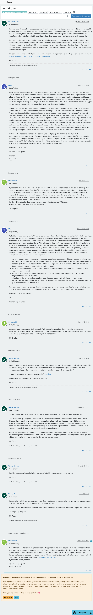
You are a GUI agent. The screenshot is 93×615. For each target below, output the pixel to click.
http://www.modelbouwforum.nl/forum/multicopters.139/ (29, 56)
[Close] (89, 577)
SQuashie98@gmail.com (47, 557)
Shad (10, 85)
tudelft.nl (47, 374)
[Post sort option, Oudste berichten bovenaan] (67, 16)
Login (16, 597)
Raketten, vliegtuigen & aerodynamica (15, 12)
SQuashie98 (12, 181)
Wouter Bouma (13, 22)
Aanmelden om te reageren (81, 16)
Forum (10, 2)
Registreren (8, 597)
